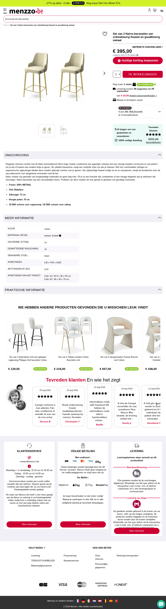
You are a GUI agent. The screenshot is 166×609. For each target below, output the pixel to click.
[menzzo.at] (99, 601)
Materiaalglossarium (41, 565)
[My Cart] (154, 10)
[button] (105, 33)
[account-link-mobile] (150, 10)
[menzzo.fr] (77, 601)
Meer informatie (19, 218)
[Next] (103, 73)
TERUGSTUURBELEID (43, 560)
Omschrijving (17, 155)
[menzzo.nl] (94, 601)
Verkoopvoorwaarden (127, 555)
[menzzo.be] (105, 601)
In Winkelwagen (143, 74)
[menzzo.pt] (116, 601)
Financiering (70, 555)
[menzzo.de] (83, 601)
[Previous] (9, 340)
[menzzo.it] (88, 601)
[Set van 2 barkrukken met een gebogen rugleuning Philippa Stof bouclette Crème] (28, 335)
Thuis (5, 25)
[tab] (83, 155)
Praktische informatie (25, 290)
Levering (35, 555)
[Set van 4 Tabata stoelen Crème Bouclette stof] (73, 335)
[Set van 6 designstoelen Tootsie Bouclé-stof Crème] (119, 335)
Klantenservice (71, 560)
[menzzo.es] (110, 601)
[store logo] (78, 11)
